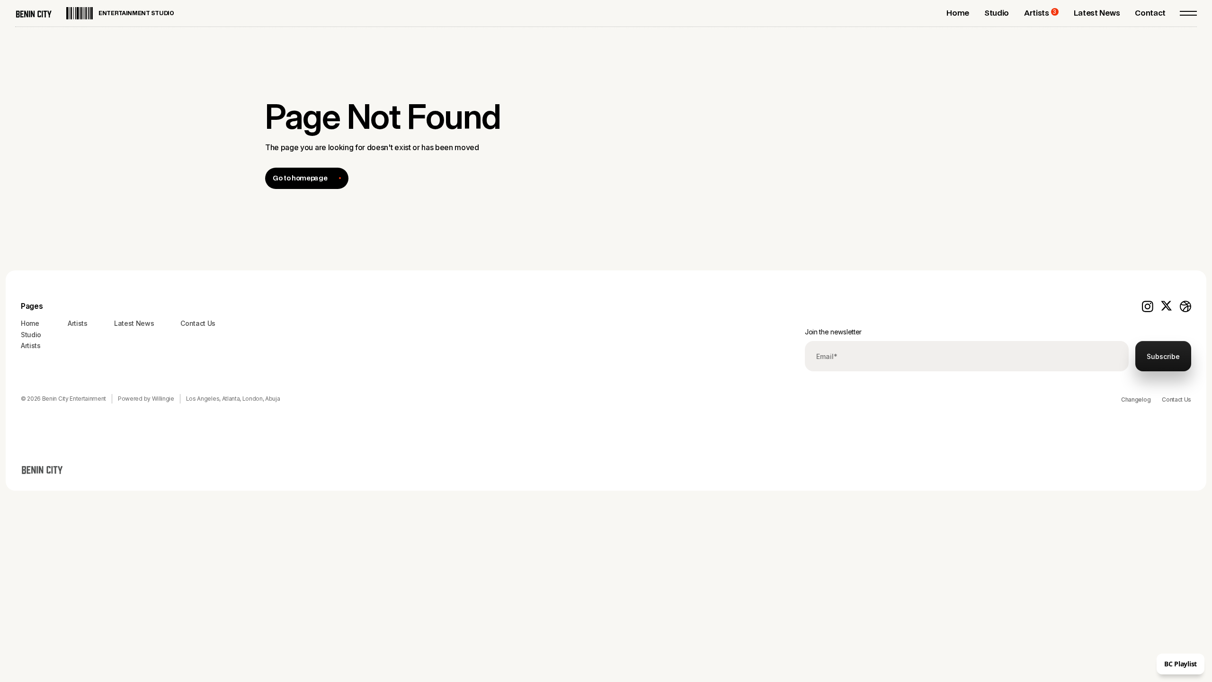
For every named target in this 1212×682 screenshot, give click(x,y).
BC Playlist (1180, 663)
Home (30, 323)
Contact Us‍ (197, 323)
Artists (31, 345)
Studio (31, 335)
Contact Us (1176, 399)
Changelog (1135, 399)
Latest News (134, 323)
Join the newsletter (833, 332)
